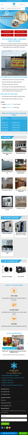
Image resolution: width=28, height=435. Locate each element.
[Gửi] (26, 8)
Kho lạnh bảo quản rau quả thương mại (21, 172)
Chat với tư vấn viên (10, 433)
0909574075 (10, 382)
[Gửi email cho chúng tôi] (5, 428)
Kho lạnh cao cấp (21, 208)
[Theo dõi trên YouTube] (9, 428)
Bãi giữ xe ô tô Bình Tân (20, 35)
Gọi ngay (24, 433)
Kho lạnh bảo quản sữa (7, 190)
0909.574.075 (10, 107)
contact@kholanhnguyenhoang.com (14, 385)
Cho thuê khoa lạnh (7, 31)
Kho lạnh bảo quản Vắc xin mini (7, 209)
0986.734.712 (23, 4)
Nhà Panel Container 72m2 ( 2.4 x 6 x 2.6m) (20, 234)
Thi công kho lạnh (7, 35)
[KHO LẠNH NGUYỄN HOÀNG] (14, 4)
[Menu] (2, 4)
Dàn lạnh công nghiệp (7, 276)
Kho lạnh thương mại (21, 153)
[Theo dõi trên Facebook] (2, 428)
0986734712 (10, 380)
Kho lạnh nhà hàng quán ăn (7, 172)
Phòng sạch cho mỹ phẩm (7, 154)
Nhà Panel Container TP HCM (7, 252)
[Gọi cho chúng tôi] (7, 428)
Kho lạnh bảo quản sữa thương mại (21, 190)
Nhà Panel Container (21, 31)
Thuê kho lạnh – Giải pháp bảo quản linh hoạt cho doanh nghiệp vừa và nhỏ (14, 352)
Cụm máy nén (21, 276)
